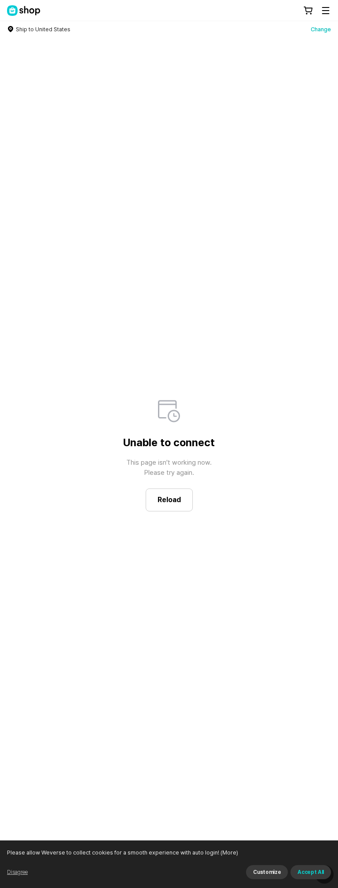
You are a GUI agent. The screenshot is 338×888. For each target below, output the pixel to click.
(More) (229, 852)
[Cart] (308, 10)
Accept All (311, 872)
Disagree (17, 872)
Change (321, 29)
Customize (267, 872)
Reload (169, 500)
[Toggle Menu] (325, 10)
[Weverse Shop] (24, 10)
